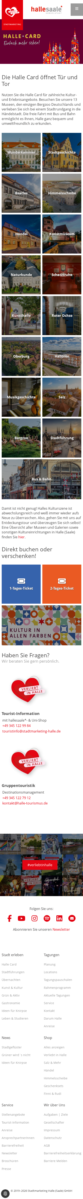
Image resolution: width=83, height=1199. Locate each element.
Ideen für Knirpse (14, 1011)
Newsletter (61, 929)
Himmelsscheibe (55, 1078)
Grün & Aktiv (11, 995)
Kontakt (49, 1011)
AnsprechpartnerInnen (18, 1138)
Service (49, 1003)
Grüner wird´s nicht (16, 1055)
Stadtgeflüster (12, 1047)
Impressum (52, 1130)
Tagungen (51, 954)
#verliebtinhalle (39, 865)
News (6, 1037)
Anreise (49, 1026)
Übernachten (11, 980)
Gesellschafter (54, 1122)
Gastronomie (11, 1003)
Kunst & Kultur (12, 988)
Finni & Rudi (52, 1094)
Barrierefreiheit (13, 1145)
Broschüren (10, 1161)
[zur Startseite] (12, 15)
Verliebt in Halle (55, 1055)
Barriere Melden (55, 1161)
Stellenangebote (13, 1114)
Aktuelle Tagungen (57, 995)
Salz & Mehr (52, 1063)
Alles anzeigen (54, 1047)
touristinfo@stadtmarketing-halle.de (31, 731)
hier (21, 537)
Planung (50, 964)
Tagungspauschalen (58, 980)
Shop (48, 1037)
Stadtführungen (13, 972)
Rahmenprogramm (57, 988)
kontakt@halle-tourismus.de (25, 803)
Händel (49, 1070)
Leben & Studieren (15, 1018)
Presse (6, 1169)
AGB (47, 1145)
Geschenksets (53, 1086)
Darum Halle (53, 1018)
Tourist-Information (15, 1122)
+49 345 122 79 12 (16, 797)
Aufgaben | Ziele (56, 1114)
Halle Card (9, 964)
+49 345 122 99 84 (16, 725)
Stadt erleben (12, 954)
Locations (50, 972)
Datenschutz (53, 1138)
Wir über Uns (54, 1105)
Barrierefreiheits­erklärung (62, 1153)
